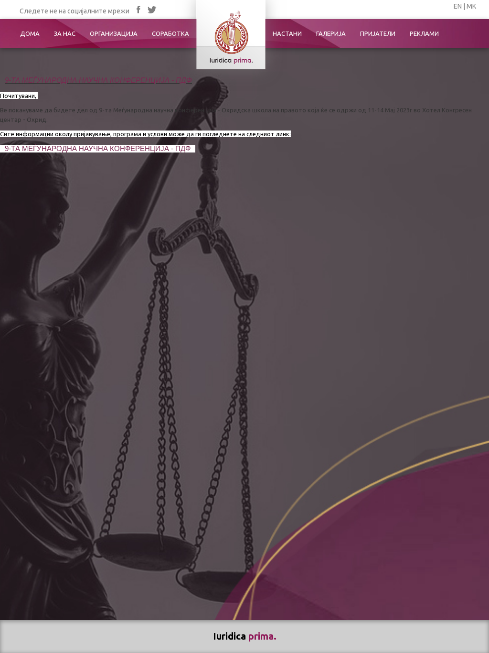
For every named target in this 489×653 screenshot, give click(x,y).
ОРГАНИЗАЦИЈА (114, 33)
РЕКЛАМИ (424, 33)
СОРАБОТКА (170, 33)
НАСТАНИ (287, 33)
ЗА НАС (64, 33)
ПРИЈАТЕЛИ (377, 33)
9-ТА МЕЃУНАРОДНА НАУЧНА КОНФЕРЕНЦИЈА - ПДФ (98, 80)
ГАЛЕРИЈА (331, 33)
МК (471, 6)
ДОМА (30, 33)
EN (458, 6)
